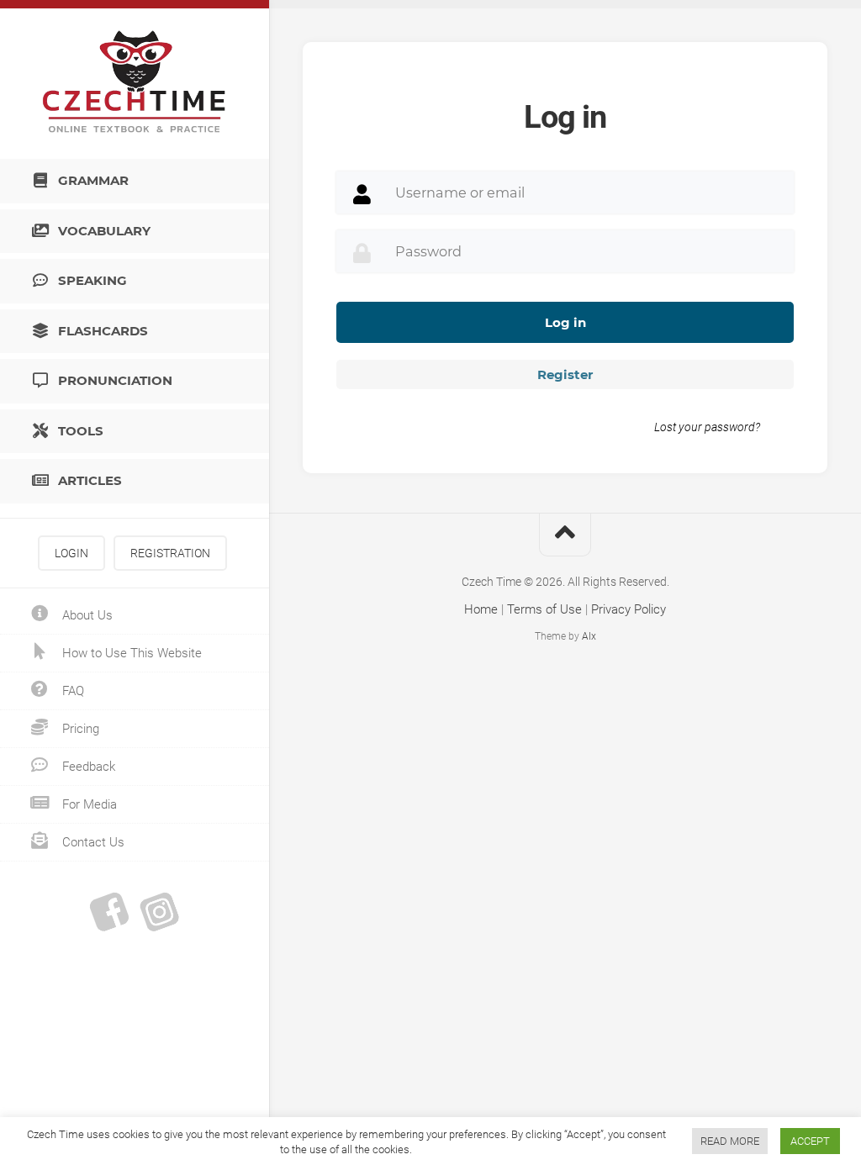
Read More (729, 1141)
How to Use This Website (130, 653)
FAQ (71, 690)
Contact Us (91, 842)
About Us (86, 615)
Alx (589, 636)
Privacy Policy (628, 609)
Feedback (87, 766)
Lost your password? (707, 427)
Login (71, 553)
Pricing (79, 728)
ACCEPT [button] (810, 1141)
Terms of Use (544, 609)
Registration (170, 553)
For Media (88, 804)
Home (481, 609)
